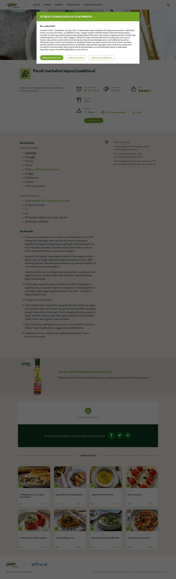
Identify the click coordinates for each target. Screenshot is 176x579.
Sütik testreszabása (76, 58)
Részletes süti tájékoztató (102, 58)
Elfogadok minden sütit (51, 58)
